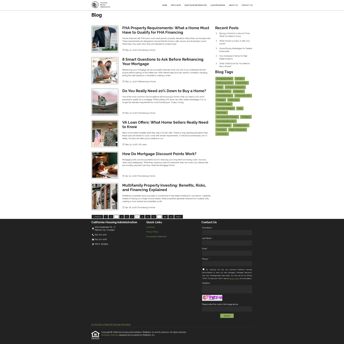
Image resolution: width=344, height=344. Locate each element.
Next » (178, 217)
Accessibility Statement (156, 236)
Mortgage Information (196, 5)
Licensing (150, 227)
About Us (233, 5)
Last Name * (207, 238)
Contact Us (247, 5)
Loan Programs (217, 5)
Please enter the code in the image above (220, 304)
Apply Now (176, 5)
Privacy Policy (152, 232)
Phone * (205, 259)
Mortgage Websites (110, 335)
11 (153, 217)
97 (171, 217)
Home (164, 5)
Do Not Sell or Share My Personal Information (111, 324)
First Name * (207, 228)
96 (165, 217)
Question (206, 283)
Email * (205, 249)
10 (148, 217)
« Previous (97, 217)
